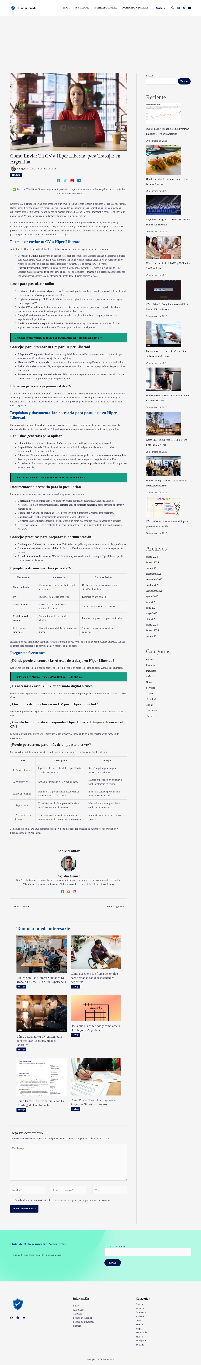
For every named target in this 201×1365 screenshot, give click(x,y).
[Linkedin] (79, 180)
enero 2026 (151, 568)
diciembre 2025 (153, 573)
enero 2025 (151, 636)
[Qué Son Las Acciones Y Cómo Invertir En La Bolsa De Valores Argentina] (163, 113)
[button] (161, 8)
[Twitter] (65, 180)
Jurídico (150, 676)
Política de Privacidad (84, 1321)
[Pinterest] (72, 180)
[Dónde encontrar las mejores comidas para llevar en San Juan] (163, 160)
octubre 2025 (152, 585)
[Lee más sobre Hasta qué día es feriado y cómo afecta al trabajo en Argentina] (96, 1007)
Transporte (151, 710)
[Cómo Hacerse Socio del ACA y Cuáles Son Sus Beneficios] (163, 247)
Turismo (150, 716)
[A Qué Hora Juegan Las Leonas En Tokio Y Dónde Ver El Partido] (163, 205)
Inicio (76, 1305)
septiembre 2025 (154, 590)
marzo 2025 (152, 624)
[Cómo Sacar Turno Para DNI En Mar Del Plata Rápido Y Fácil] (163, 423)
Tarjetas (150, 693)
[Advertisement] (100, 39)
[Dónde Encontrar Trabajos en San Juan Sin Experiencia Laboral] (163, 379)
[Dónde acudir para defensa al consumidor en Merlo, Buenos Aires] (163, 466)
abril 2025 (151, 619)
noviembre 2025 (154, 579)
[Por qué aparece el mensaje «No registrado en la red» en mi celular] (163, 334)
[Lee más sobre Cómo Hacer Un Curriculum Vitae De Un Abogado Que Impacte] (41, 1076)
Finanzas (150, 665)
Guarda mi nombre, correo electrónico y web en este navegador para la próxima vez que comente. (62, 1200)
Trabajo (16, 174)
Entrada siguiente (116, 906)
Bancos (149, 659)
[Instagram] (178, 8)
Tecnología (151, 699)
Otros (149, 682)
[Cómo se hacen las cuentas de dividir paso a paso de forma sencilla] (163, 507)
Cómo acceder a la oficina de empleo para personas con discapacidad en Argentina (94, 977)
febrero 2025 (152, 630)
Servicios (150, 687)
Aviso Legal (79, 1309)
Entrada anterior (20, 906)
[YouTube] (189, 8)
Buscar (149, 75)
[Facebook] (184, 8)
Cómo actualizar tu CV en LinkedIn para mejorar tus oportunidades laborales (39, 1040)
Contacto (77, 1313)
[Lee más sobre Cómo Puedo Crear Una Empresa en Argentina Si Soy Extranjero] (96, 1076)
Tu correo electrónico (114, 1246)
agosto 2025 (152, 596)
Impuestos (151, 670)
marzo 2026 (152, 556)
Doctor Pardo (27, 8)
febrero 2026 (152, 562)
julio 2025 (151, 602)
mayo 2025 (151, 613)
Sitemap (77, 1325)
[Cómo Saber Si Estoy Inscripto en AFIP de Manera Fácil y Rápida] (163, 290)
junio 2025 (151, 607)
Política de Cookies (82, 1317)
